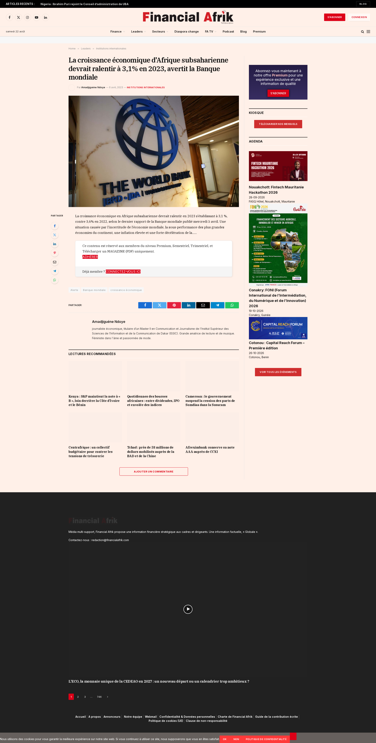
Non (236, 739)
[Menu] (368, 31)
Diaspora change (186, 31)
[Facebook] (54, 226)
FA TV (209, 31)
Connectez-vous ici (123, 271)
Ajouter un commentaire (154, 471)
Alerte (74, 290)
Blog (363, 4)
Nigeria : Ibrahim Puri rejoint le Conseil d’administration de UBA (85, 4)
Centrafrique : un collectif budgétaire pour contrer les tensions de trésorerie (90, 451)
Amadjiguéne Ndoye (93, 87)
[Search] (362, 31)
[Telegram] (54, 271)
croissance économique (126, 290)
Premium (259, 31)
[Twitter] (54, 235)
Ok (225, 739)
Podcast (228, 31)
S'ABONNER (334, 17)
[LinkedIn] (54, 244)
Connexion (359, 17)
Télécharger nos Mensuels (278, 124)
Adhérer (90, 257)
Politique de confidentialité (266, 739)
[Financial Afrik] (188, 17)
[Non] (293, 736)
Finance (116, 31)
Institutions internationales (146, 87)
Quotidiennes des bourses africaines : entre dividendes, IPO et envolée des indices (153, 400)
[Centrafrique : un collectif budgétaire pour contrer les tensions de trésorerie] (95, 427)
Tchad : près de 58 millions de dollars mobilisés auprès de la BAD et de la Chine (150, 451)
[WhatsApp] (54, 280)
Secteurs (158, 31)
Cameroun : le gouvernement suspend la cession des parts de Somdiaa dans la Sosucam (210, 400)
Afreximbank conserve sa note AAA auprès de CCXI (209, 449)
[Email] (54, 262)
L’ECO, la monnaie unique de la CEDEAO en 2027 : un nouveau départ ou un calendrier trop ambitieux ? (159, 681)
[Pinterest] (54, 253)
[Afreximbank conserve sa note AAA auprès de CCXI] (212, 427)
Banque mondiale (94, 290)
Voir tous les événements (278, 372)
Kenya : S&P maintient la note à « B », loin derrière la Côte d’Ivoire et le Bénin (94, 400)
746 (99, 696)
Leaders (137, 31)
